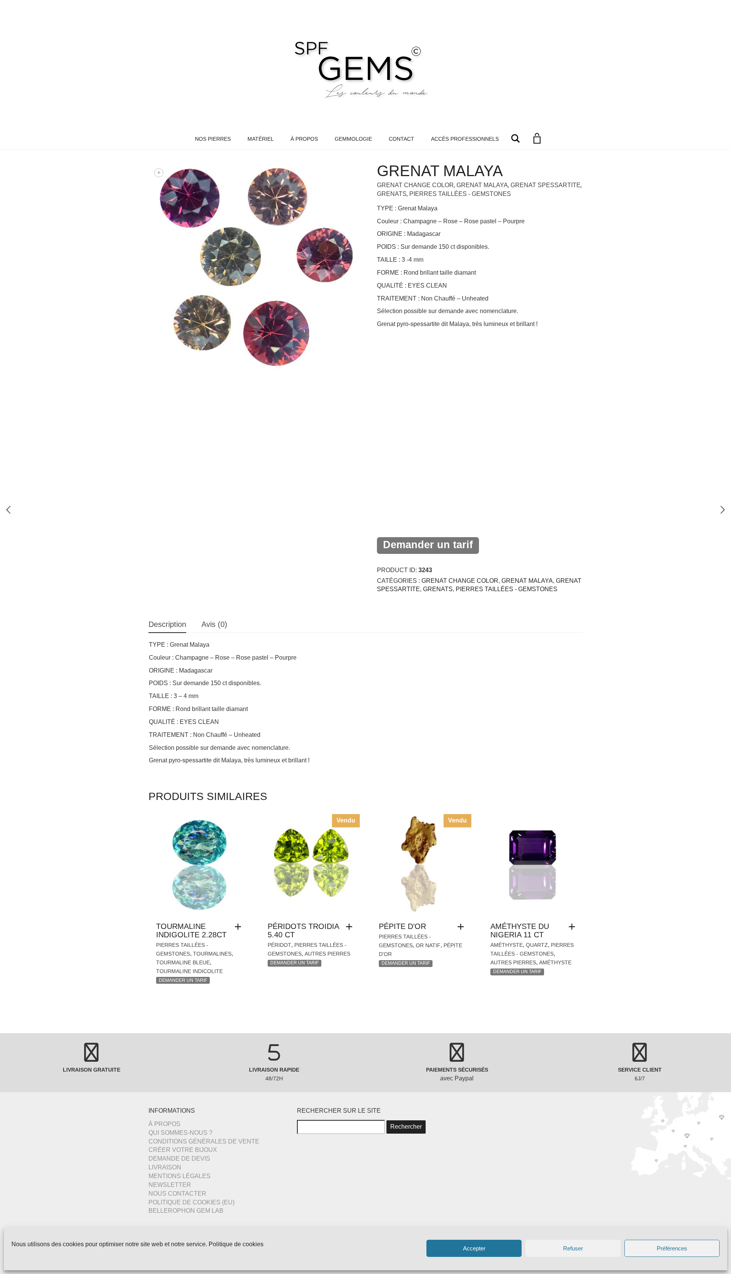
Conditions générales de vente (203, 1141)
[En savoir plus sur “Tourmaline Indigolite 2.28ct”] (240, 926)
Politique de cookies (236, 1244)
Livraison (164, 1167)
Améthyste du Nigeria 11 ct (519, 930)
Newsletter (169, 1185)
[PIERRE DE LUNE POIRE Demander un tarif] (722, 510)
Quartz (537, 945)
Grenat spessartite (546, 185)
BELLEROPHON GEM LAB (185, 1210)
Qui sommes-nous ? (180, 1132)
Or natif (428, 945)
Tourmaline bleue (183, 962)
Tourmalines (212, 954)
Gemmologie (353, 139)
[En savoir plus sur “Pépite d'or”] (463, 926)
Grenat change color (415, 185)
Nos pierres (213, 139)
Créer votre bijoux (182, 1150)
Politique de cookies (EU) (191, 1202)
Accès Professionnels (465, 139)
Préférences (672, 1248)
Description (167, 624)
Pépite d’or (402, 926)
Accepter (474, 1248)
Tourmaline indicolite (189, 971)
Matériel (260, 139)
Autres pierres (327, 954)
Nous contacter (177, 1193)
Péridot (279, 945)
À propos (304, 139)
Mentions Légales (179, 1176)
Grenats (392, 194)
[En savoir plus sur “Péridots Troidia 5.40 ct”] (351, 926)
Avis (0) (214, 624)
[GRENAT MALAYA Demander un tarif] (8, 510)
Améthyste (506, 945)
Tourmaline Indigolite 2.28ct (191, 930)
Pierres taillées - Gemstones (460, 194)
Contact (401, 139)
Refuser (573, 1248)
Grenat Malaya (482, 185)
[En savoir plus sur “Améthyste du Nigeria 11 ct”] (574, 926)
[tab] (167, 625)
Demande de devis (179, 1158)
